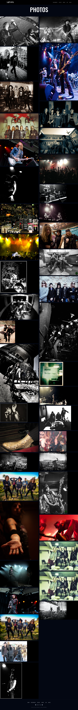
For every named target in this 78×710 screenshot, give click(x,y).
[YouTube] (42, 704)
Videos (64, 2)
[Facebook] (35, 704)
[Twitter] (40, 704)
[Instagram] (37, 704)
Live (67, 2)
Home (28, 702)
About (70, 2)
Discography (55, 2)
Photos (60, 2)
